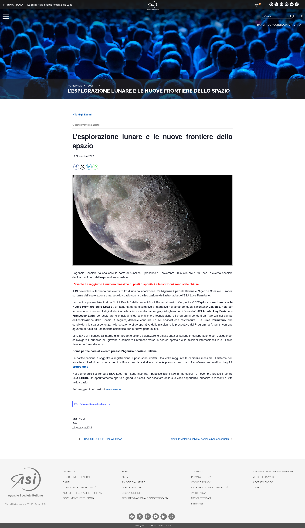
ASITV (125, 476)
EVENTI (126, 471)
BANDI (67, 482)
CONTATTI (197, 471)
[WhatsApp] (297, 4)
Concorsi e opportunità (284, 24)
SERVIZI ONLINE (131, 492)
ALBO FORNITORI (132, 487)
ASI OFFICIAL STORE (133, 482)
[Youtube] (286, 4)
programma (80, 367)
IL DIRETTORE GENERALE (77, 476)
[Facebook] (271, 4)
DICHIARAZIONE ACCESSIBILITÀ (209, 487)
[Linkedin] (292, 4)
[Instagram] (281, 4)
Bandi (261, 24)
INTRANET (197, 503)
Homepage (75, 85)
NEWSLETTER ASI (201, 498)
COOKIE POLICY (200, 482)
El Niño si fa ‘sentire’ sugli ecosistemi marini (50, 4)
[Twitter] (276, 4)
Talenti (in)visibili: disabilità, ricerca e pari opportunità (199, 439)
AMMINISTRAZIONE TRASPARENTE (273, 471)
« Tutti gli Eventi (82, 114)
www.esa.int (114, 389)
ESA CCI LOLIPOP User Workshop (102, 439)
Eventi (92, 85)
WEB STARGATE (200, 492)
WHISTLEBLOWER (263, 476)
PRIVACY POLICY (201, 476)
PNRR (256, 487)
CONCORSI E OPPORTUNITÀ (79, 487)
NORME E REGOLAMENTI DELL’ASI (82, 492)
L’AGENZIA (69, 471)
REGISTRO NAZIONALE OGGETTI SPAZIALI (146, 498)
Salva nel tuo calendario (93, 404)
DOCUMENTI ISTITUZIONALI (80, 498)
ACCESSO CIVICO (263, 482)
